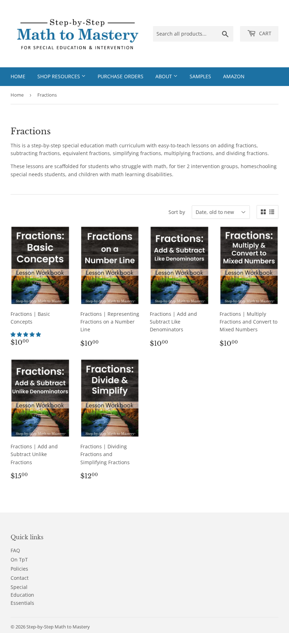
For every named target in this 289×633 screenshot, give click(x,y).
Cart (264, 33)
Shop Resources (59, 76)
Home (18, 76)
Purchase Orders (120, 76)
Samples (200, 76)
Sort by (176, 212)
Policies (19, 568)
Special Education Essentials (22, 595)
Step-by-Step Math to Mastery (58, 626)
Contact (20, 577)
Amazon (234, 76)
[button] (26, 334)
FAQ (15, 550)
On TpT (19, 559)
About (164, 76)
